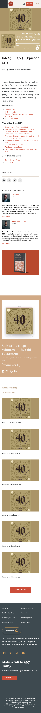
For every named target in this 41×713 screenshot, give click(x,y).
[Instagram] (17, 653)
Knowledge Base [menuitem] (26, 618)
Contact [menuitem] (24, 613)
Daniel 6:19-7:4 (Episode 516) (11, 484)
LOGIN (37, 4)
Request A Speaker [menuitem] (27, 608)
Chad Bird (9, 162)
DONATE (29, 4)
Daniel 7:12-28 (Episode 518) (11, 422)
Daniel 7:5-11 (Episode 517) (11, 453)
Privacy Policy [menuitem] (25, 622)
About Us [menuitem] (5, 608)
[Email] (20, 180)
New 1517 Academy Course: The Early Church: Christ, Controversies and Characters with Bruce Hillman (19, 131)
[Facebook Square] (4, 653)
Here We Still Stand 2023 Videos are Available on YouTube (19, 146)
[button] (24, 4)
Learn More (6, 216)
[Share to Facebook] (9, 180)
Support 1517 (10, 110)
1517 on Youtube (11, 119)
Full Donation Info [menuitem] (8, 613)
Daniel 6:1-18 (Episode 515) (11, 515)
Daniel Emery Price (12, 160)
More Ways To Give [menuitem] (8, 618)
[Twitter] (11, 653)
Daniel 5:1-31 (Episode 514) (11, 546)
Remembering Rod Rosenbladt (17, 127)
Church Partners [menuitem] (7, 622)
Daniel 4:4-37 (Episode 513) (11, 577)
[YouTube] (23, 653)
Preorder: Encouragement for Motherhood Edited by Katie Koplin (22, 137)
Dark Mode (9, 631)
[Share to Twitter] (15, 180)
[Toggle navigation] (4, 4)
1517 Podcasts (10, 112)
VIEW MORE (20, 590)
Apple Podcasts (10, 365)
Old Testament (9, 393)
